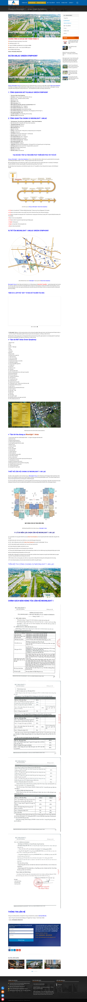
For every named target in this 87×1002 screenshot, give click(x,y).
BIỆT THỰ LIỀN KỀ (51, 2)
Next (62, 311)
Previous (6, 311)
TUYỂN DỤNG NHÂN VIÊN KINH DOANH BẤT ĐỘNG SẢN (73, 42)
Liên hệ (70, 2)
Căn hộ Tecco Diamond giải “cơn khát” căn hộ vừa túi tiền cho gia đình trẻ (73, 66)
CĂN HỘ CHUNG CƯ (41, 2)
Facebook (9, 950)
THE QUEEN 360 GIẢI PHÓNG (39, 985)
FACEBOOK (60, 985)
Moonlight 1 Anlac (32, 434)
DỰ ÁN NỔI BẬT (32, 2)
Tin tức (58, 2)
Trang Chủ (24, 2)
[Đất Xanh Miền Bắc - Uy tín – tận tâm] (13, 2)
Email (20, 950)
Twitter (12, 950)
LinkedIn (15, 950)
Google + (17, 950)
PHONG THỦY (64, 2)
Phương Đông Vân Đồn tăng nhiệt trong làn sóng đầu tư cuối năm (73, 78)
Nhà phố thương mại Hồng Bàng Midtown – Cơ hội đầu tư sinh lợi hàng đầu (70, 53)
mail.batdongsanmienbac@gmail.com (20, 989)
